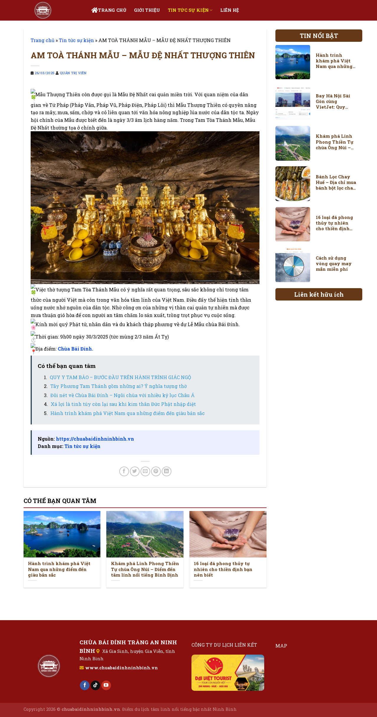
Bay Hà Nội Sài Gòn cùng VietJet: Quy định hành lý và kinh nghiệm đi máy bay (334, 101)
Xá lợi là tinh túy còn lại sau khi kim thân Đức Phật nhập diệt (123, 404)
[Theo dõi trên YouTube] (106, 686)
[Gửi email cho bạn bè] (145, 471)
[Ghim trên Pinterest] (156, 471)
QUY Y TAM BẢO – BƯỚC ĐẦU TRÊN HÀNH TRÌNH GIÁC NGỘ (120, 377)
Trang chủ (112, 10)
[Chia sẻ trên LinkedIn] (166, 471)
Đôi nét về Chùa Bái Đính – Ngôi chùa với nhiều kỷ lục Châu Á (122, 395)
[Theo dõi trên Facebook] (85, 686)
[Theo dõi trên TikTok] (95, 686)
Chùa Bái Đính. (75, 349)
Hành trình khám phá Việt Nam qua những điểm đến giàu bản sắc (127, 413)
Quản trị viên (73, 73)
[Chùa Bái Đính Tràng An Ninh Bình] (53, 10)
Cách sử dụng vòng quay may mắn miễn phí (334, 263)
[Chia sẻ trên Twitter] (135, 471)
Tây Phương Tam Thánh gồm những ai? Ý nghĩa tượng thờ (118, 386)
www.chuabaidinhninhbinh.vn (121, 667)
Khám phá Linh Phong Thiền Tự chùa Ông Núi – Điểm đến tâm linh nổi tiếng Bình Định (145, 569)
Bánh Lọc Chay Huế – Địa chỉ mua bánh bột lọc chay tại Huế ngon (336, 182)
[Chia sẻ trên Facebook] (124, 471)
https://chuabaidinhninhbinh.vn (95, 439)
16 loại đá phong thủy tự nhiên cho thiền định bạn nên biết (223, 569)
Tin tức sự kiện (188, 10)
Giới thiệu (147, 10)
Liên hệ (229, 10)
